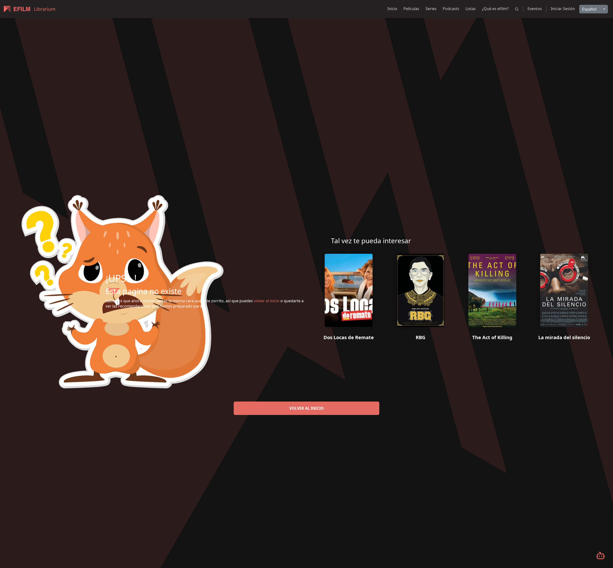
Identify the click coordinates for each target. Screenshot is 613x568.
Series (431, 8)
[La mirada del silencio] (564, 289)
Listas (470, 8)
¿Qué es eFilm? (495, 8)
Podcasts (451, 8)
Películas (411, 8)
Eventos (535, 8)
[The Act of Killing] (492, 289)
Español (589, 9)
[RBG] (420, 289)
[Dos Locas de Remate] (349, 289)
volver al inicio (306, 408)
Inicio (392, 8)
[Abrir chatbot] (600, 555)
